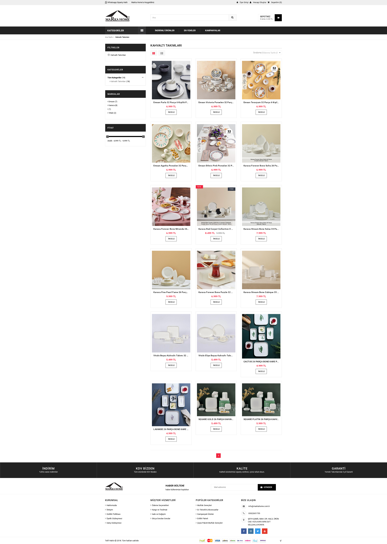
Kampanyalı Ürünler (205, 514)
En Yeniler (190, 30)
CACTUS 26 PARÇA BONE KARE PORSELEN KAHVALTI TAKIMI (262, 361)
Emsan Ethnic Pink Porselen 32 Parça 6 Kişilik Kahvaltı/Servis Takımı (216, 165)
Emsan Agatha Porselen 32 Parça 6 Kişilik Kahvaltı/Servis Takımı (171, 165)
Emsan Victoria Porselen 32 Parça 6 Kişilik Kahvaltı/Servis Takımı (216, 102)
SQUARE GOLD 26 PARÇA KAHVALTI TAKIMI (216, 419)
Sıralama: (257, 52)
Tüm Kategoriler (114, 77)
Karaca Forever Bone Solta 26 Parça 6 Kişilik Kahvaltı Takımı (262, 165)
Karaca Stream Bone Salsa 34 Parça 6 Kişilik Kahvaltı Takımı (262, 229)
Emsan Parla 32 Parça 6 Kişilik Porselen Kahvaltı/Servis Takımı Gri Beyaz (171, 102)
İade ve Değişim (159, 514)
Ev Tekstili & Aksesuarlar (207, 510)
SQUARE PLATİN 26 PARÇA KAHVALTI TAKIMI (262, 419)
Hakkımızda (112, 505)
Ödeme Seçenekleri (160, 505)
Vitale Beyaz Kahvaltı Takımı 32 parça (171, 355)
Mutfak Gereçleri (204, 505)
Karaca (111, 105)
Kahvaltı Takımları (118, 55)
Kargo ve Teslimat (159, 510)
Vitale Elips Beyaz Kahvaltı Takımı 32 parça (216, 355)
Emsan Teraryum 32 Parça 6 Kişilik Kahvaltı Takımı (262, 102)
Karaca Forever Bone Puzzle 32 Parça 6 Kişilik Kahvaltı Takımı (216, 292)
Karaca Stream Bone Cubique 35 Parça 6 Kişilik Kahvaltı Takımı (262, 292)
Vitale (110, 113)
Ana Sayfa (109, 37)
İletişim (110, 510)
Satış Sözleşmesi (114, 523)
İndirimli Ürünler (164, 30)
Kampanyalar (212, 30)
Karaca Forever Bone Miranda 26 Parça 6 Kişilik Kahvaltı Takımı (171, 229)
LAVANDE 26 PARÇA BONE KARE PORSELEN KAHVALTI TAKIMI (171, 429)
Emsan (111, 101)
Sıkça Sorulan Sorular (161, 518)
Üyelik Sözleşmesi (114, 518)
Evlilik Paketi (202, 518)
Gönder (268, 487)
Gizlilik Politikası (113, 514)
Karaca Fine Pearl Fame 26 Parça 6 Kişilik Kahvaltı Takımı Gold (171, 292)
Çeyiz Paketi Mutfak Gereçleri (210, 523)
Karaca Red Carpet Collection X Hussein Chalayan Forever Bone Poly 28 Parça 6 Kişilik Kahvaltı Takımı (216, 229)
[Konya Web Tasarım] (280, 540)
